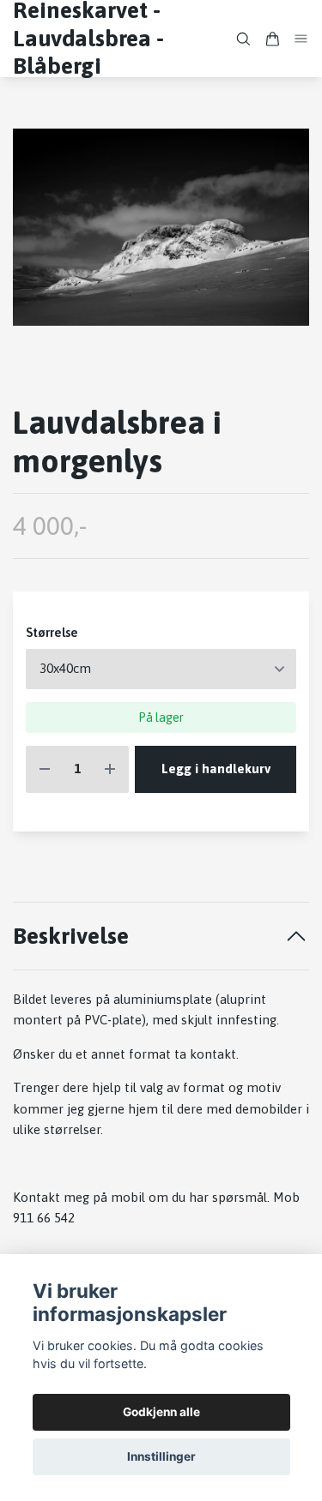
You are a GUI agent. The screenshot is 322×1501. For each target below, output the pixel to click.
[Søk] (243, 39)
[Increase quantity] (110, 769)
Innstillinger (161, 1456)
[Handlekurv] (272, 39)
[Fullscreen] (161, 227)
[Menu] (301, 38)
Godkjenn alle (161, 1412)
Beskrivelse (71, 935)
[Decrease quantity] (45, 769)
